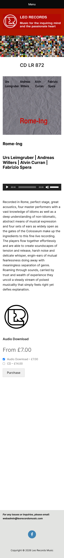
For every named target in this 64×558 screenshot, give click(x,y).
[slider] (55, 187)
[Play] (7, 187)
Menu (32, 4)
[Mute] (47, 187)
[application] (32, 187)
